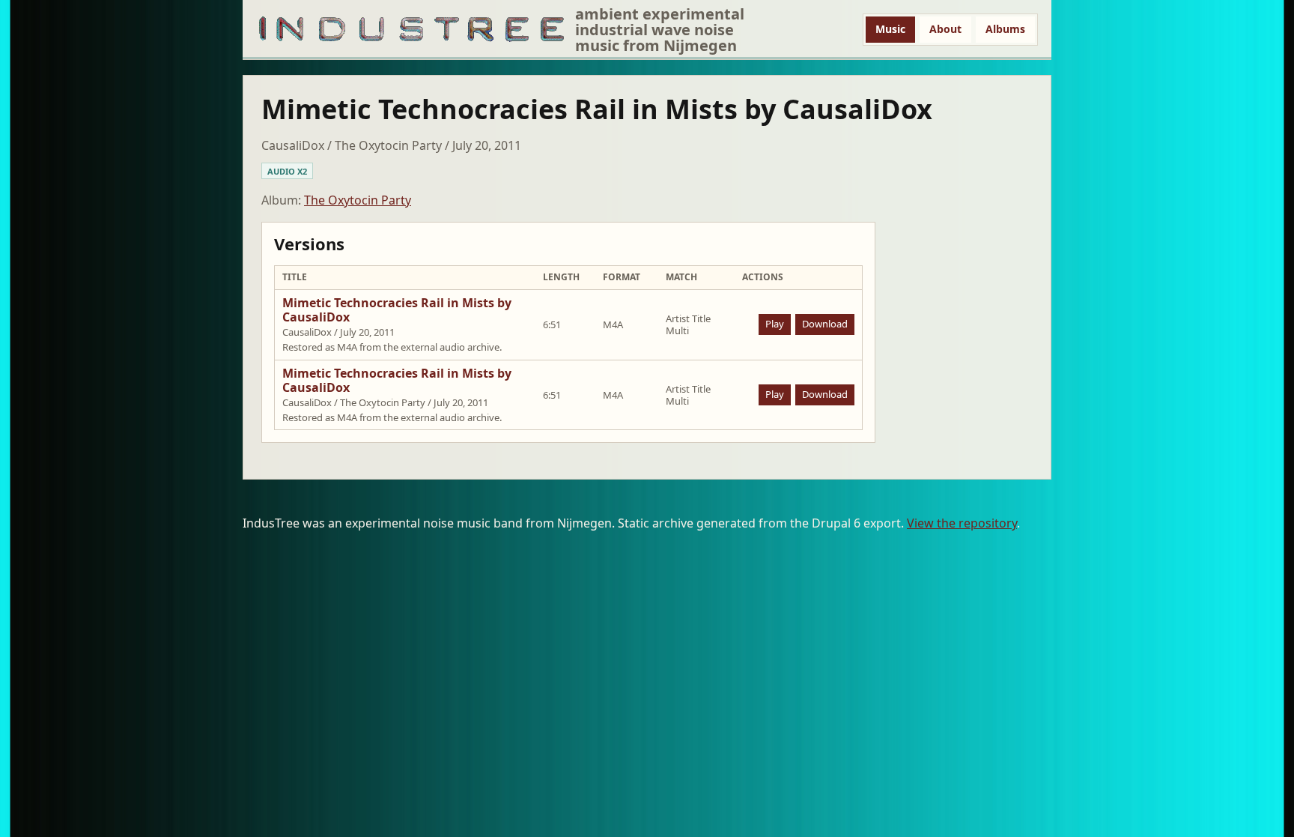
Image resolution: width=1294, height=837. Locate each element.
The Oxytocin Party (357, 200)
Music (890, 29)
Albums (1005, 29)
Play (774, 323)
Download (825, 323)
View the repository (962, 523)
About (945, 29)
